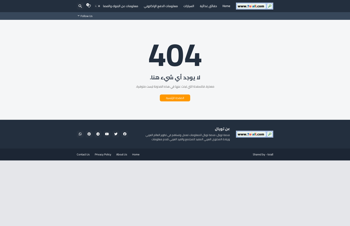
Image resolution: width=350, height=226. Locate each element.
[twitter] (115, 134)
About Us (121, 154)
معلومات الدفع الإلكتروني (161, 6)
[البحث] (80, 6)
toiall (270, 154)
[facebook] (124, 134)
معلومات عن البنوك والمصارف (118, 6)
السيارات (189, 6)
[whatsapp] (80, 134)
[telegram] (98, 134)
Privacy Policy (103, 154)
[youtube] (107, 134)
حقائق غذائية (208, 6)
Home (226, 6)
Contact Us (83, 154)
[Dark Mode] (97, 6)
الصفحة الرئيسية (175, 98)
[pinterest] (89, 134)
